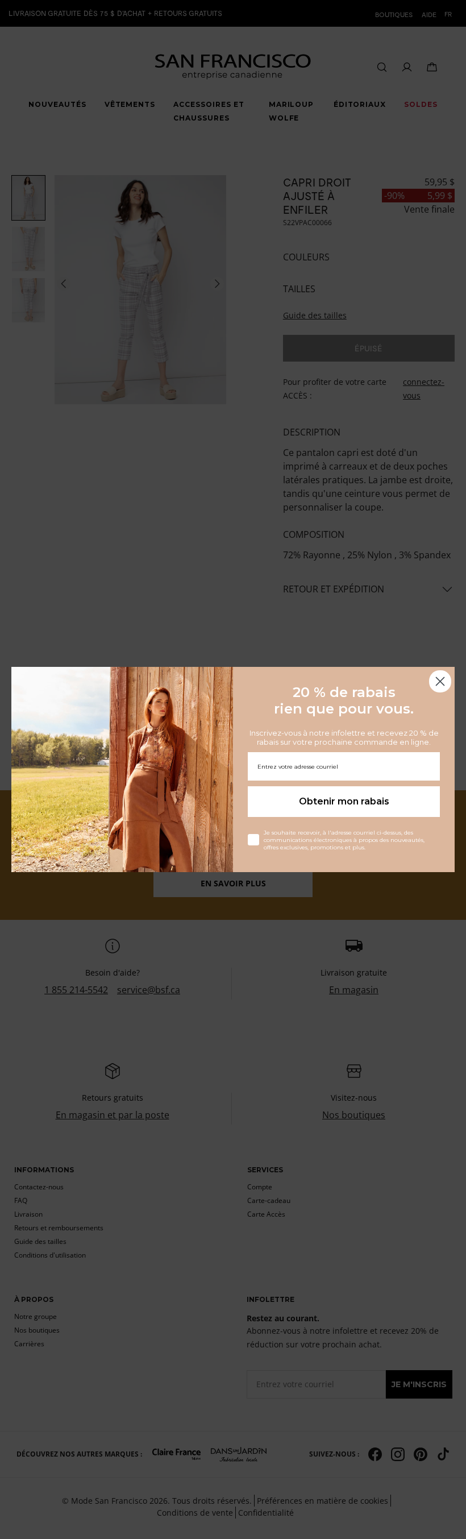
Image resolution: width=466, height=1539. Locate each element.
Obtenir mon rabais (344, 801)
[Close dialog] (440, 681)
